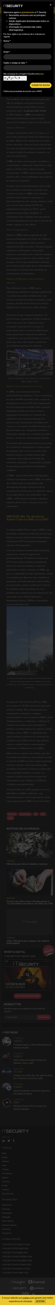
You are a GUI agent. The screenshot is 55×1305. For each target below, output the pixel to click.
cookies (26, 1298)
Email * (6, 52)
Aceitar (40, 1301)
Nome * (7, 41)
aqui (42, 74)
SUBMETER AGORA (41, 85)
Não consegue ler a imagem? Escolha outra (23, 74)
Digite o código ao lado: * (15, 63)
